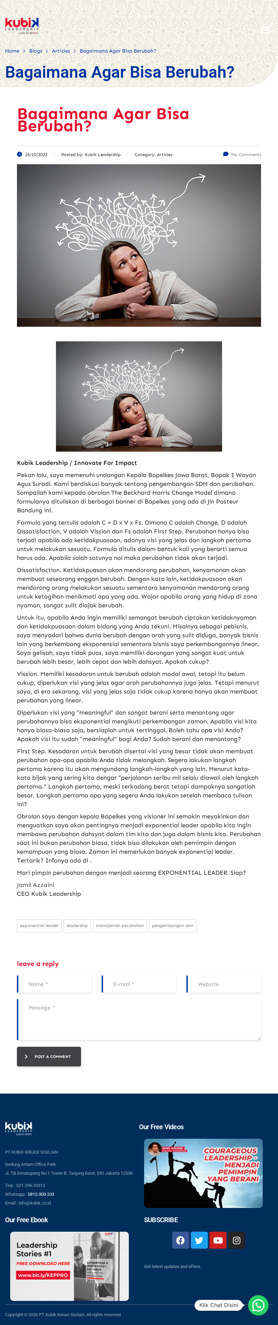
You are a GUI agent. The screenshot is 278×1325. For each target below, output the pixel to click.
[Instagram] (236, 1240)
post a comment (53, 1056)
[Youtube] (218, 1240)
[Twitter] (199, 1240)
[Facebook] (180, 1240)
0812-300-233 (41, 1194)
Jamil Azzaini (35, 885)
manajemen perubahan (120, 925)
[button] (258, 1305)
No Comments (246, 154)
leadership (77, 925)
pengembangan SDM (173, 925)
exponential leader (39, 925)
